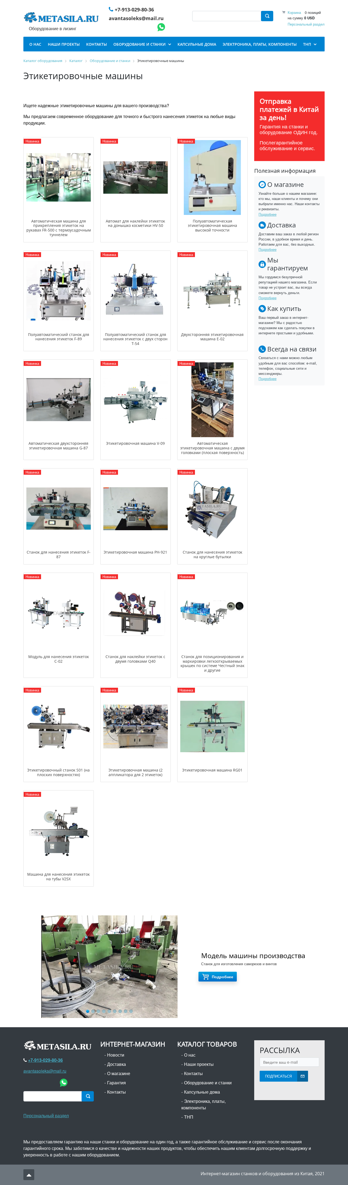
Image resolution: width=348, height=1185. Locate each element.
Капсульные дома (202, 1092)
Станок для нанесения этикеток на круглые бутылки (212, 554)
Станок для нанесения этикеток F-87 (59, 554)
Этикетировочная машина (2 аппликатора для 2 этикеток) (135, 772)
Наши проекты (199, 1064)
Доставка (116, 1064)
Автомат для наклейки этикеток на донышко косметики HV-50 (135, 223)
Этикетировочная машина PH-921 (135, 552)
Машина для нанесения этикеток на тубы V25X (58, 876)
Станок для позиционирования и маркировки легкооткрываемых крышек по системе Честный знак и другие (212, 663)
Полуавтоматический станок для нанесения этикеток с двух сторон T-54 (135, 339)
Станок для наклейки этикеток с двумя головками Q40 (135, 659)
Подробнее (267, 214)
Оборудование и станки (208, 1082)
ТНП (188, 1117)
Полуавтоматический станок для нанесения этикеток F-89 (58, 337)
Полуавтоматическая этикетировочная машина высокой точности (212, 225)
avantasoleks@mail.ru (136, 18)
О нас (189, 1055)
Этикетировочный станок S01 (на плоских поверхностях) (58, 772)
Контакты (116, 1092)
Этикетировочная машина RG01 (212, 770)
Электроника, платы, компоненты (203, 1104)
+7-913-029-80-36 (134, 9)
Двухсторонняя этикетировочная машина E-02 (212, 337)
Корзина (294, 12)
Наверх (28, 1174)
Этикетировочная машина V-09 (135, 443)
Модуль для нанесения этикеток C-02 (58, 659)
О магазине (118, 1073)
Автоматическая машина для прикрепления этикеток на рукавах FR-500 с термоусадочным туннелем (58, 227)
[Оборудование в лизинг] (62, 18)
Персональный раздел (306, 24)
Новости (115, 1055)
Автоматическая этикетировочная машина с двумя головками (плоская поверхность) (212, 448)
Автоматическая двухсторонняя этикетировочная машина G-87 (58, 445)
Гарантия (116, 1082)
